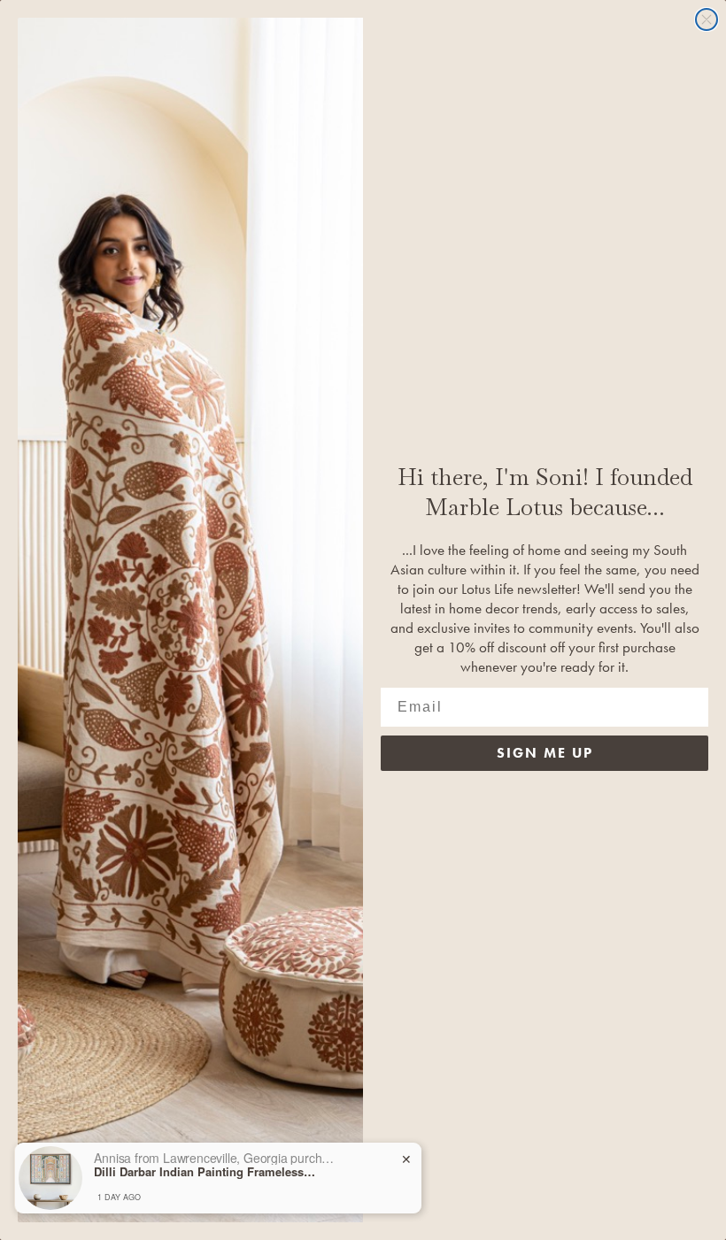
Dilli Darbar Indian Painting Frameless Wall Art (204, 1172)
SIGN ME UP (545, 752)
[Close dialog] (706, 19)
